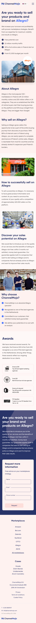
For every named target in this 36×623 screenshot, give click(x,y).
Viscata (18, 566)
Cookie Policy (18, 597)
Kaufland (18, 538)
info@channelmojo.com (10, 610)
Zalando (18, 534)
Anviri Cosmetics (18, 574)
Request (14, 505)
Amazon (18, 527)
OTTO (18, 542)
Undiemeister (18, 571)
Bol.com (18, 530)
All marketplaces (18, 553)
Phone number (10, 495)
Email (8, 487)
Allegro (18, 545)
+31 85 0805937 (7, 607)
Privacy (18, 592)
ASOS (18, 549)
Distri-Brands (18, 569)
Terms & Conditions (18, 595)
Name (8, 479)
